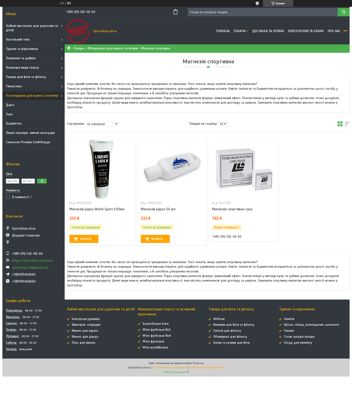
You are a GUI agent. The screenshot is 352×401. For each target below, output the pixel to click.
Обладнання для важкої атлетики (112, 48)
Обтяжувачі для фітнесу (230, 337)
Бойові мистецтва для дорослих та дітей (32, 28)
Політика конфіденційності (206, 367)
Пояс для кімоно (83, 343)
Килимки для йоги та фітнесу (233, 325)
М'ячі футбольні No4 (157, 336)
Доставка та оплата (268, 31)
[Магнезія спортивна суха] (244, 169)
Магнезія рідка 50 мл (158, 209)
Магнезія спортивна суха (232, 209)
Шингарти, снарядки (86, 325)
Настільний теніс (18, 39)
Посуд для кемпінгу (298, 343)
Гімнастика (14, 86)
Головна (223, 31)
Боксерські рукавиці (86, 319)
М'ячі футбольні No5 (157, 330)
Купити (85, 239)
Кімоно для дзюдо (85, 337)
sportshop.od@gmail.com (30, 267)
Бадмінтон (14, 123)
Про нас (334, 31)
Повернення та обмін (306, 31)
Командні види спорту (22, 67)
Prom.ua (198, 363)
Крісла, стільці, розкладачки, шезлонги (311, 325)
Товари (239, 31)
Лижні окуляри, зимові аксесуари (30, 133)
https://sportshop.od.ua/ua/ (32, 261)
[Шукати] (344, 12)
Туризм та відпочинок (22, 49)
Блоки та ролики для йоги (231, 343)
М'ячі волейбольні (155, 347)
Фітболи (219, 319)
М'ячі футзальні (153, 341)
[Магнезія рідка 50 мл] (172, 169)
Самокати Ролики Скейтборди (28, 142)
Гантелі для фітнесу (227, 331)
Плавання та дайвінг (21, 58)
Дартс (10, 105)
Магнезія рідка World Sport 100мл (97, 209)
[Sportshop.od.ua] (78, 31)
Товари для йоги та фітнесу (26, 77)
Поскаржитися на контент (169, 367)
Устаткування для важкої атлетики (32, 96)
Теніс (9, 114)
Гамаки (289, 331)
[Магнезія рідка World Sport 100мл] (101, 169)
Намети (289, 319)
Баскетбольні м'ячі (156, 324)
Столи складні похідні (299, 337)
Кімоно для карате (85, 331)
